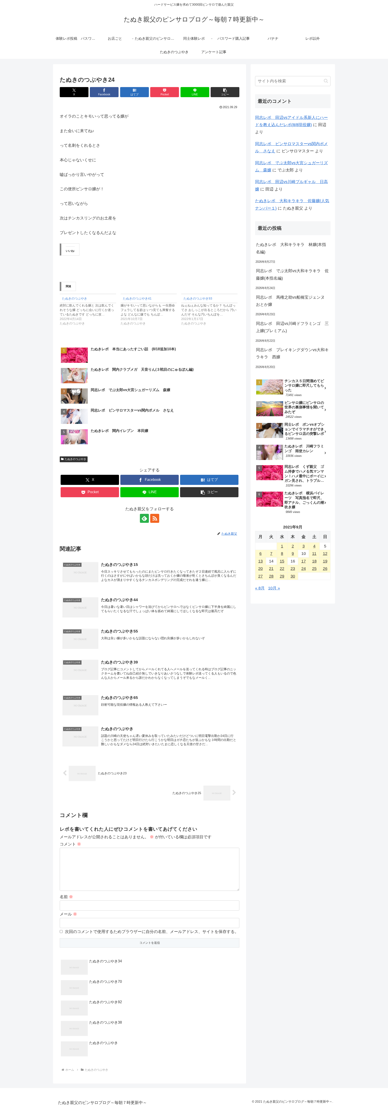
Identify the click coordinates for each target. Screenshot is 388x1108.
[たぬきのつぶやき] (90, 310)
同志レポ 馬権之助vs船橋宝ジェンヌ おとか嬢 (292, 301)
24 (303, 568)
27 (260, 576)
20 (260, 568)
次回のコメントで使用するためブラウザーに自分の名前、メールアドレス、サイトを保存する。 (152, 931)
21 (271, 568)
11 (314, 553)
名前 (66, 897)
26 (325, 568)
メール (68, 914)
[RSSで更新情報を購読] (154, 518)
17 (303, 561)
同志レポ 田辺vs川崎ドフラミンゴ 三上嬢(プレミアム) (292, 327)
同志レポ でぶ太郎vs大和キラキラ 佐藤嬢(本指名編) (292, 274)
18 (314, 561)
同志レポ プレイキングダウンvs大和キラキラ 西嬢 (292, 353)
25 (314, 568)
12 (325, 553)
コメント (70, 844)
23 (293, 568)
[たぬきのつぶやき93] (211, 310)
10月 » (274, 588)
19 (325, 561)
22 (282, 568)
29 (282, 576)
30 (293, 576)
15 (282, 561)
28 (271, 576)
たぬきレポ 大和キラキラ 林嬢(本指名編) (291, 248)
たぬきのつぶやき (75, 459)
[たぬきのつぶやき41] (151, 310)
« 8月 (260, 588)
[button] (225, 92)
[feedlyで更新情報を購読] (144, 518)
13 (260, 561)
